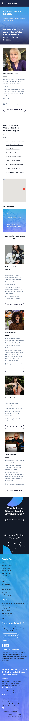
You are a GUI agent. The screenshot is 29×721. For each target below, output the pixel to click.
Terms (3, 618)
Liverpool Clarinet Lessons (13, 156)
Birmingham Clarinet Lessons (14, 145)
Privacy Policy (6, 610)
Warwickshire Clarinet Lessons (15, 172)
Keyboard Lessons (7, 570)
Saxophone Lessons (7, 587)
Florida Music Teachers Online (10, 702)
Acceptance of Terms (8, 616)
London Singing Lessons (9, 595)
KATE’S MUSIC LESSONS (11, 73)
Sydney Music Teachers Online (10, 683)
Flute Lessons (5, 582)
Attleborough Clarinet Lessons (15, 141)
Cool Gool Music (10, 454)
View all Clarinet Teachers (14, 520)
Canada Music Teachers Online (11, 698)
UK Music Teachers (11, 3)
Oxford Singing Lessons (8, 576)
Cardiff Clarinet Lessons (13, 153)
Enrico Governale (10, 332)
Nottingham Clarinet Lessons (14, 164)
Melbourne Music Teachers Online (11, 681)
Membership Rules (7, 613)
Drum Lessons (6, 568)
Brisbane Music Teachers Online (11, 685)
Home (5, 18)
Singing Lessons (6, 573)
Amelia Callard (10, 398)
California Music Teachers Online (11, 700)
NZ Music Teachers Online (9, 691)
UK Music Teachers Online (9, 711)
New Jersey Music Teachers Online (12, 704)
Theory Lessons (6, 589)
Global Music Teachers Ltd (14, 716)
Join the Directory (14, 544)
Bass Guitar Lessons (7, 565)
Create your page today (10, 635)
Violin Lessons (6, 592)
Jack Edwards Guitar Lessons (12, 268)
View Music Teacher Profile (14, 109)
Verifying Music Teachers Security (11, 608)
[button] (24, 189)
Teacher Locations (13, 18)
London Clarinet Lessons (13, 160)
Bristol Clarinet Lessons (12, 149)
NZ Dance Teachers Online (9, 693)
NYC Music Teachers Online (10, 706)
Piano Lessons (6, 584)
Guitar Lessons (6, 563)
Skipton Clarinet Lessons (13, 168)
